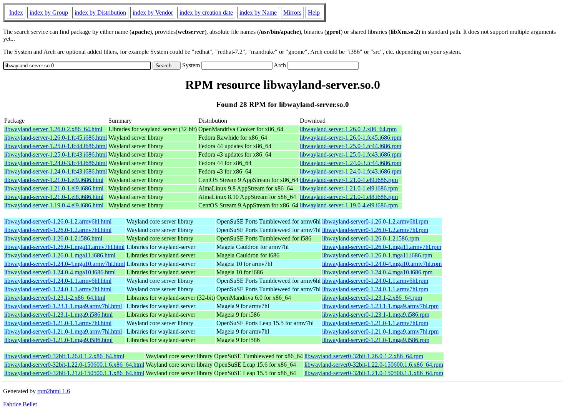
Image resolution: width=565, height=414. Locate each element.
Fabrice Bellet (20, 404)
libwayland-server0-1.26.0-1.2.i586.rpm (370, 238)
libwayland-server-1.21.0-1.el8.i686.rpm (349, 197)
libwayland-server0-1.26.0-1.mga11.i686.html (59, 255)
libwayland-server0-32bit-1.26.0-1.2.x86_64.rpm (363, 356)
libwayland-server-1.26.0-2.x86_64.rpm (348, 129)
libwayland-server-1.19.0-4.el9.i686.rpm (349, 205)
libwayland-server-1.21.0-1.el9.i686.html (53, 180)
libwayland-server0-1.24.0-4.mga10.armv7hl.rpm (382, 263)
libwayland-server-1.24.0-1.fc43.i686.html (55, 171)
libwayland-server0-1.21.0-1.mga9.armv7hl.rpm (380, 331)
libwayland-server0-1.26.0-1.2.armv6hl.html (57, 221)
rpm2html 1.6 (53, 391)
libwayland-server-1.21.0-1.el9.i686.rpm (349, 180)
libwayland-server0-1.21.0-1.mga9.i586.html (58, 340)
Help (314, 12)
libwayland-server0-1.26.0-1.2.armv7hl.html (57, 230)
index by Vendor (153, 12)
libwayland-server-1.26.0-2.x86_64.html (53, 129)
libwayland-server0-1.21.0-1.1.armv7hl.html (57, 323)
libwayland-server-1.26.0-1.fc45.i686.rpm (350, 137)
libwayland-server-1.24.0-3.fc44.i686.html (55, 163)
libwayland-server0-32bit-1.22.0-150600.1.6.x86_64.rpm (373, 364)
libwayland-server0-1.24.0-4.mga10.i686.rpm (377, 272)
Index (16, 12)
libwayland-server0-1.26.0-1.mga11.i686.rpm (377, 255)
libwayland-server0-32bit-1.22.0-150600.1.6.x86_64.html (74, 364)
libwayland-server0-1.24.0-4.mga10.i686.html (60, 272)
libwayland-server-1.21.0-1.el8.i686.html (53, 197)
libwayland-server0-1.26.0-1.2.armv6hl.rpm (375, 221)
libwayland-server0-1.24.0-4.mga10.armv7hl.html (64, 263)
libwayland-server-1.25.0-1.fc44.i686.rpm (350, 146)
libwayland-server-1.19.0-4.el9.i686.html (53, 205)
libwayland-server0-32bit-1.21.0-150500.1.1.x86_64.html (74, 373)
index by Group (49, 12)
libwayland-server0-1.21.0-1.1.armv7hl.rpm (375, 323)
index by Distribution (100, 12)
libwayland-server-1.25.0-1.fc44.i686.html (55, 146)
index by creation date (206, 12)
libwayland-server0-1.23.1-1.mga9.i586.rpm (375, 314)
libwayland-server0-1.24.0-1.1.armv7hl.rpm (375, 289)
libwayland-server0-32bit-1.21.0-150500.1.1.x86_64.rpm (373, 373)
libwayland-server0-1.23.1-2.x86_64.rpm (372, 297)
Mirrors (292, 12)
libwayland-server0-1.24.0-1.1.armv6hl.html (57, 280)
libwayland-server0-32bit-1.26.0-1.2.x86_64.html (64, 356)
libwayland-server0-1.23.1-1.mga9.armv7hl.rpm (380, 306)
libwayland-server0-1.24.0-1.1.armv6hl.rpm (375, 280)
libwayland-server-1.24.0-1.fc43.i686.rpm (350, 171)
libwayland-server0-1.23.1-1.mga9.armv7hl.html (63, 306)
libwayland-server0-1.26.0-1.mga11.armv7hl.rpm (381, 247)
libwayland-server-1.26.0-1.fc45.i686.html (55, 137)
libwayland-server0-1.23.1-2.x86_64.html (54, 297)
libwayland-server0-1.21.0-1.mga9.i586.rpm (375, 340)
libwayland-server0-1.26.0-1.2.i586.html (53, 238)
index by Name (258, 12)
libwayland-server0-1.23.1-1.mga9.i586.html (58, 314)
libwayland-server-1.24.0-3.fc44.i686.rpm (350, 163)
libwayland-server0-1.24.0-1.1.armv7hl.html (57, 289)
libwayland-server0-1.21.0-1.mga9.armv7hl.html (63, 331)
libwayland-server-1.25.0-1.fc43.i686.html (55, 154)
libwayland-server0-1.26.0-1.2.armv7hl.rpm (375, 230)
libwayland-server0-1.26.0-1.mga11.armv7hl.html (64, 247)
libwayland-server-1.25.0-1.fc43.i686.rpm (350, 154)
